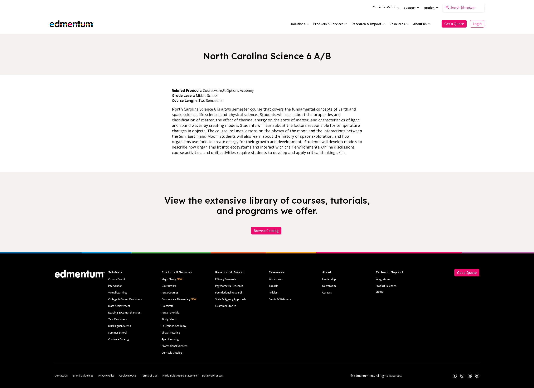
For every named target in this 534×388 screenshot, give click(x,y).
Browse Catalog (266, 230)
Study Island (169, 319)
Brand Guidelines (83, 375)
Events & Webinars (280, 299)
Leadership (329, 279)
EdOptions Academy (174, 326)
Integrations (383, 279)
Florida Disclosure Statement (179, 375)
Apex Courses (170, 292)
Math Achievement (119, 306)
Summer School (117, 332)
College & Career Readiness (125, 299)
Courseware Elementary (179, 299)
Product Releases (386, 286)
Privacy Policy (106, 375)
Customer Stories (225, 306)
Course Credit (116, 279)
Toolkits (273, 286)
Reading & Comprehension (124, 312)
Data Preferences (212, 375)
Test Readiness (117, 319)
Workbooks (276, 279)
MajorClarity (169, 279)
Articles (273, 292)
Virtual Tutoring (171, 332)
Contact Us (61, 375)
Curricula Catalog (118, 339)
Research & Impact (230, 272)
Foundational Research (229, 292)
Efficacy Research (225, 279)
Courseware (169, 286)
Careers (327, 292)
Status (379, 292)
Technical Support (389, 272)
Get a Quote (454, 23)
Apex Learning (170, 339)
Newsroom (329, 286)
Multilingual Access (119, 326)
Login (477, 23)
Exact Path (168, 306)
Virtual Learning (117, 292)
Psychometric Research (229, 286)
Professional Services (175, 346)
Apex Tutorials (170, 312)
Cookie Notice (127, 375)
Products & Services (177, 272)
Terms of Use (149, 375)
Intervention (115, 286)
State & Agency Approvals (230, 299)
